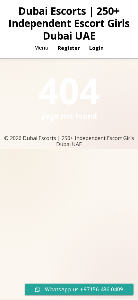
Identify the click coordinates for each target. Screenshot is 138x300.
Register (69, 48)
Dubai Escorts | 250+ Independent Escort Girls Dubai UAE (69, 23)
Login (96, 48)
